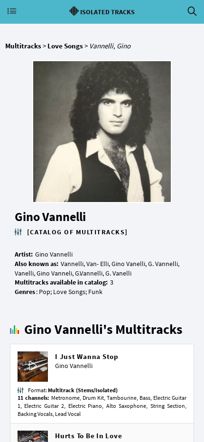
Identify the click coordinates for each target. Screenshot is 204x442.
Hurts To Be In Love (88, 435)
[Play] (33, 366)
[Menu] (12, 11)
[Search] (192, 11)
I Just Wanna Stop (87, 356)
